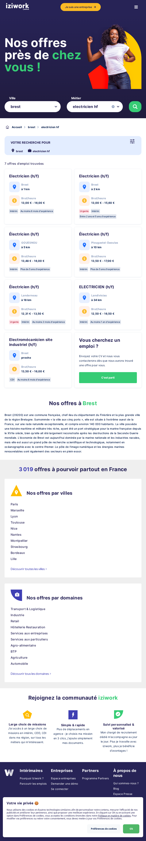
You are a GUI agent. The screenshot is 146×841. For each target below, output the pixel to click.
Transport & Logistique (28, 609)
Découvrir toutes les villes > (29, 569)
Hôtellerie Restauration (28, 627)
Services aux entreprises (29, 633)
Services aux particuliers (29, 639)
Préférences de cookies (104, 828)
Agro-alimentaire (23, 645)
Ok (131, 828)
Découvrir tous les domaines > (31, 674)
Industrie (17, 615)
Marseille (17, 510)
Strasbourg (19, 547)
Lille (14, 559)
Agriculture (19, 657)
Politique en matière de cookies (114, 815)
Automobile (19, 663)
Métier (76, 98)
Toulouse (18, 522)
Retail (15, 621)
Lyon (14, 516)
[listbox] (33, 106)
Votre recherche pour (30, 142)
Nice (14, 528)
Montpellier (19, 541)
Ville (12, 98)
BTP (14, 651)
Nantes (16, 534)
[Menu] (136, 7)
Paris (14, 504)
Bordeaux (18, 553)
